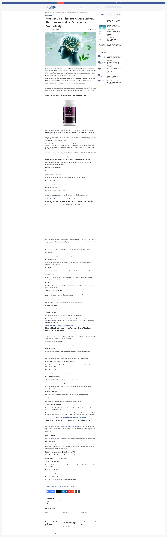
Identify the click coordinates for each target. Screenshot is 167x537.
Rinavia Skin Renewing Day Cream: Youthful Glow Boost (114, 45)
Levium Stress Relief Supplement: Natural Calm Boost (113, 27)
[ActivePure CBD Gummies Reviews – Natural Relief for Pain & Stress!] (102, 64)
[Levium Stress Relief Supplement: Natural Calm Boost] (102, 27)
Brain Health (52, 12)
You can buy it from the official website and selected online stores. (60, 486)
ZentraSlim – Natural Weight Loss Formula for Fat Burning (114, 81)
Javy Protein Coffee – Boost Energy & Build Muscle (114, 75)
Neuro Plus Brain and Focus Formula (53, 68)
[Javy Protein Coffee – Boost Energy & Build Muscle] (102, 76)
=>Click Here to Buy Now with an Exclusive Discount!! (60, 157)
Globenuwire (66, 533)
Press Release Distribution (92, 533)
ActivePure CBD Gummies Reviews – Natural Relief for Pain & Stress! (113, 64)
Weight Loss (90, 7)
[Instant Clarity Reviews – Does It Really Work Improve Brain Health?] (88, 516)
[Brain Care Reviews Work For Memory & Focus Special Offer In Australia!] (71, 516)
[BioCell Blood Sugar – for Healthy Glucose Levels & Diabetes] (102, 39)
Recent (102, 14)
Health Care (64, 7)
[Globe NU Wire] (50, 7)
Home (58, 7)
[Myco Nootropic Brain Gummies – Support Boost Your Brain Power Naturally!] (53, 516)
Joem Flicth (48, 29)
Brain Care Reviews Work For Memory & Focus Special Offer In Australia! (70, 524)
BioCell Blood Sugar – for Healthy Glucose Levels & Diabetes (113, 39)
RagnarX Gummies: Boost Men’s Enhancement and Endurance (77, 2)
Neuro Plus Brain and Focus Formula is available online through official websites (63, 426)
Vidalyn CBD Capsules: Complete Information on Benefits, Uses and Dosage (113, 20)
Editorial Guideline (108, 533)
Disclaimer (115, 533)
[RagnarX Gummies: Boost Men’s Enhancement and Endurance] (102, 33)
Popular (109, 14)
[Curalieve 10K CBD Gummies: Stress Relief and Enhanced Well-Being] (102, 57)
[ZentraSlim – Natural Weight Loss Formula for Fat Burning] (102, 82)
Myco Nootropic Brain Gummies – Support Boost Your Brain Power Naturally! (53, 523)
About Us (84, 533)
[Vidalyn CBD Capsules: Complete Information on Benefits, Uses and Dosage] (102, 20)
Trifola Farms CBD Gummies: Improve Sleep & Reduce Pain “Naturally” (114, 70)
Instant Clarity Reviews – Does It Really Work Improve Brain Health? (88, 523)
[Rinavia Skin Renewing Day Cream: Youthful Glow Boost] (102, 46)
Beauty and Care (80, 7)
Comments (117, 14)
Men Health (72, 7)
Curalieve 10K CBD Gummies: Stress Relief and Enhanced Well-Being (114, 57)
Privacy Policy (101, 533)
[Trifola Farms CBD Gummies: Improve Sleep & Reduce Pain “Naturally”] (102, 70)
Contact (119, 533)
